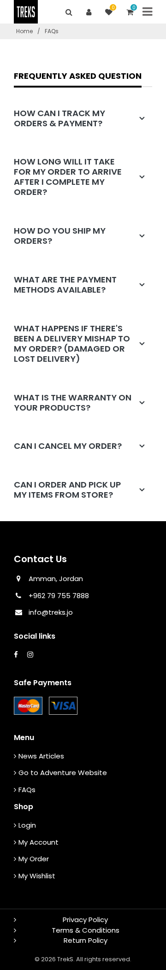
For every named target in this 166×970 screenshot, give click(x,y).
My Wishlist (36, 876)
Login (27, 825)
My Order (33, 859)
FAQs (27, 789)
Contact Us (40, 559)
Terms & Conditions (85, 930)
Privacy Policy (85, 919)
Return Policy (85, 940)
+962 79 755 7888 (58, 595)
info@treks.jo (51, 612)
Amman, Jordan (56, 578)
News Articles (41, 756)
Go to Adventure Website (62, 772)
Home (24, 31)
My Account (38, 842)
